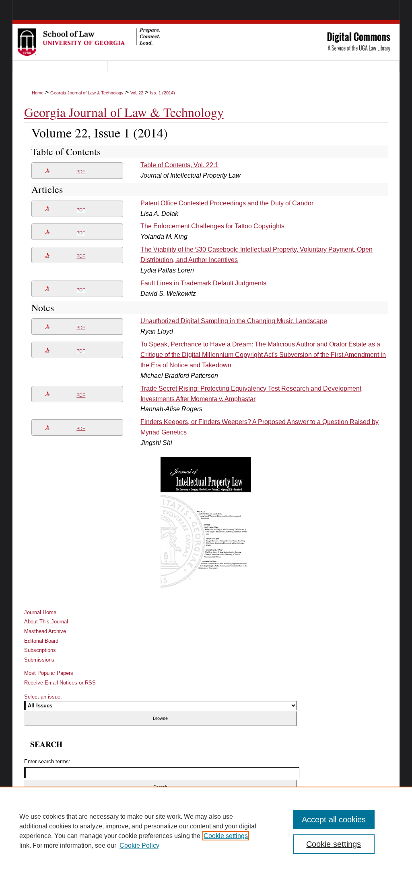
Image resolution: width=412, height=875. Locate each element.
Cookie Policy (139, 845)
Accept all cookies (334, 819)
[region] (206, 831)
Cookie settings (226, 835)
